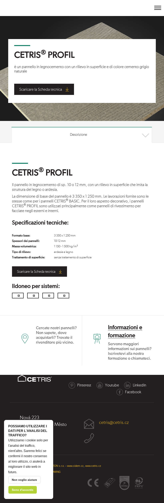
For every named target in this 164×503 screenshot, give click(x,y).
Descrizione (78, 135)
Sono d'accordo (22, 489)
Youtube (112, 385)
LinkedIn (139, 385)
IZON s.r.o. (58, 465)
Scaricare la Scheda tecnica (40, 90)
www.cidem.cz (75, 465)
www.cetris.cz (93, 465)
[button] (158, 8)
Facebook (133, 392)
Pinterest (84, 385)
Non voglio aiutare (24, 479)
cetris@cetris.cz (114, 422)
